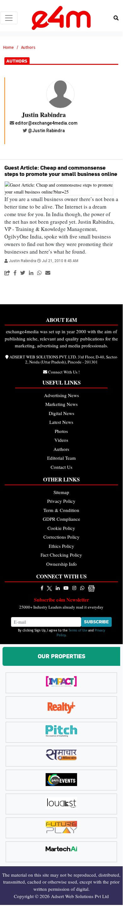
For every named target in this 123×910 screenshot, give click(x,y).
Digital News (61, 413)
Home (8, 47)
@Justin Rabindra (46, 130)
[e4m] (42, 588)
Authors (61, 449)
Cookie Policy (61, 528)
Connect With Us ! (64, 372)
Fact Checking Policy (61, 555)
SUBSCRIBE (96, 621)
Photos (61, 431)
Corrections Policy (61, 537)
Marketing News (61, 404)
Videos (61, 440)
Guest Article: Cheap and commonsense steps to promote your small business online (60, 170)
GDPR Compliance (61, 519)
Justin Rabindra (44, 114)
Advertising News (61, 395)
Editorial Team (61, 458)
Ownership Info (61, 564)
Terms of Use (78, 630)
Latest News (61, 422)
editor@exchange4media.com (46, 123)
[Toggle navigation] (9, 18)
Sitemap (61, 492)
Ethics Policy (61, 546)
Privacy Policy (61, 501)
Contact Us (61, 467)
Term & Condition (61, 510)
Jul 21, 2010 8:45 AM (60, 261)
